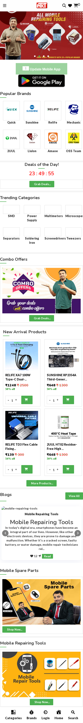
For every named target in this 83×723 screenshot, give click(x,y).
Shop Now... (14, 629)
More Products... (42, 483)
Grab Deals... (42, 184)
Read (47, 556)
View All (74, 496)
